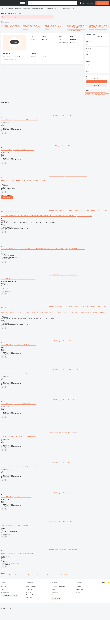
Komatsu (88, 61)
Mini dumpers (105, 94)
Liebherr (88, 64)
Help (2, 589)
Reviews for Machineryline (32, 595)
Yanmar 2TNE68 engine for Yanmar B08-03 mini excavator (18, 345)
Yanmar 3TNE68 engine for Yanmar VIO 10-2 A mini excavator (19, 467)
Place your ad (6, 197)
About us (3, 586)
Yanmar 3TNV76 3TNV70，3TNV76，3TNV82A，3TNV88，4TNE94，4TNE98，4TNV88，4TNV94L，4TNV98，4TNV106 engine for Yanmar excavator (46, 216)
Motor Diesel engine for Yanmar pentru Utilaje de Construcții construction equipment (33, 26)
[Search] (30, 3)
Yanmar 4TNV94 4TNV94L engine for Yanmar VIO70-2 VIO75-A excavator (23, 180)
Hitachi (87, 51)
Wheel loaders (88, 94)
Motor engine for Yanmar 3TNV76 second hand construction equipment (10, 25)
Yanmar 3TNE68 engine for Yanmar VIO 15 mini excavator (18, 404)
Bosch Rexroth (89, 41)
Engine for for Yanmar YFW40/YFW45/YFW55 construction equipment (54, 26)
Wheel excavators (97, 94)
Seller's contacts (5, 592)
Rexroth (88, 68)
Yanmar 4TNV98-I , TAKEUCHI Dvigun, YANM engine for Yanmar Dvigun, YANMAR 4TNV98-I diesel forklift (77, 26)
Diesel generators (95, 93)
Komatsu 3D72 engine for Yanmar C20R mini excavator (17, 150)
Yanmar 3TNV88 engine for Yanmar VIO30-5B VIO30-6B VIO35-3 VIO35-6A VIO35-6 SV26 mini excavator (99, 26)
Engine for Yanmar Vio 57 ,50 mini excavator (14, 526)
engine (44, 36)
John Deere (89, 58)
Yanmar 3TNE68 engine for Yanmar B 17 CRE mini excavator (19, 120)
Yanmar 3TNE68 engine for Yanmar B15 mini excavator (17, 553)
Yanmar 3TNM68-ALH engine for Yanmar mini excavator (18, 279)
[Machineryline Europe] (9, 3)
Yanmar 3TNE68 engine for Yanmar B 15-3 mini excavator (18, 374)
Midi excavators (97, 92)
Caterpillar (88, 48)
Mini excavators (89, 92)
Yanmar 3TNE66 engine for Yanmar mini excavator (16, 497)
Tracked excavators (23, 574)
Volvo (87, 71)
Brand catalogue (30, 597)
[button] (2, 133)
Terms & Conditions (31, 586)
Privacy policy (29, 589)
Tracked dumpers (104, 93)
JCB (87, 54)
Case (87, 44)
